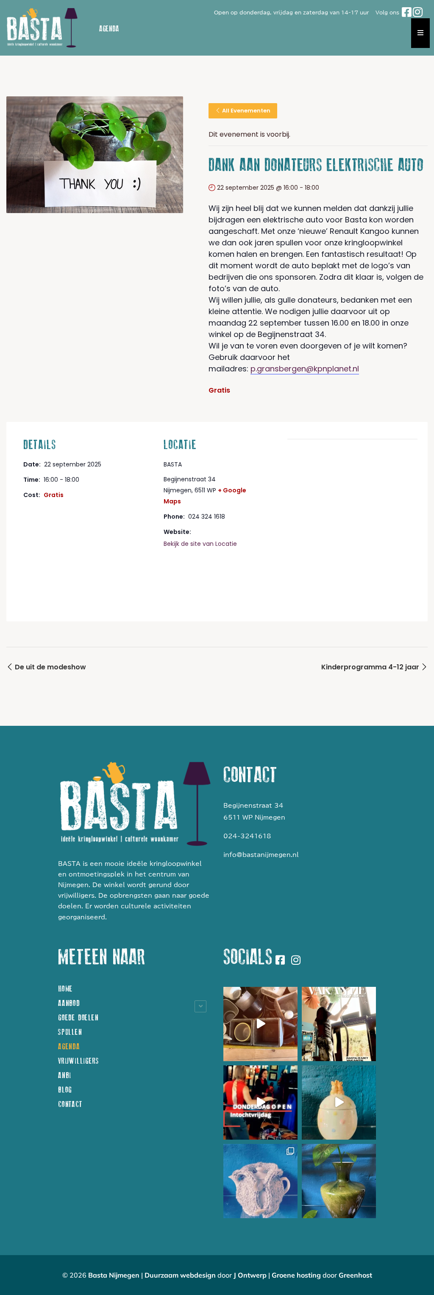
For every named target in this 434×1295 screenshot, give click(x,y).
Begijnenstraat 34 (253, 806)
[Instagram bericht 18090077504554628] (260, 1102)
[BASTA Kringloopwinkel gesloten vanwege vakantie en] (339, 1024)
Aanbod (69, 1003)
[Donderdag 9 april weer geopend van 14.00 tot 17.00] (339, 1102)
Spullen (70, 1032)
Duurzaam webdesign (180, 1275)
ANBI (64, 1075)
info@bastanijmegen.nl (261, 855)
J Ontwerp (250, 1275)
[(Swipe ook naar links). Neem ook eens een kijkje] (260, 1181)
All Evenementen (246, 111)
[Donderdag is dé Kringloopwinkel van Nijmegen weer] (339, 1181)
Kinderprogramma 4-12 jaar (371, 667)
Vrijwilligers (78, 1060)
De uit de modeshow (49, 667)
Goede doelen (78, 1017)
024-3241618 (247, 836)
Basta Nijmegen (113, 1275)
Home (65, 988)
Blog (65, 1089)
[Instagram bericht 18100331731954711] (260, 1024)
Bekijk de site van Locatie (200, 543)
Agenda (69, 1046)
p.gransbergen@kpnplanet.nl (304, 368)
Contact (70, 1104)
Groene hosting (297, 1275)
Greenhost (355, 1275)
